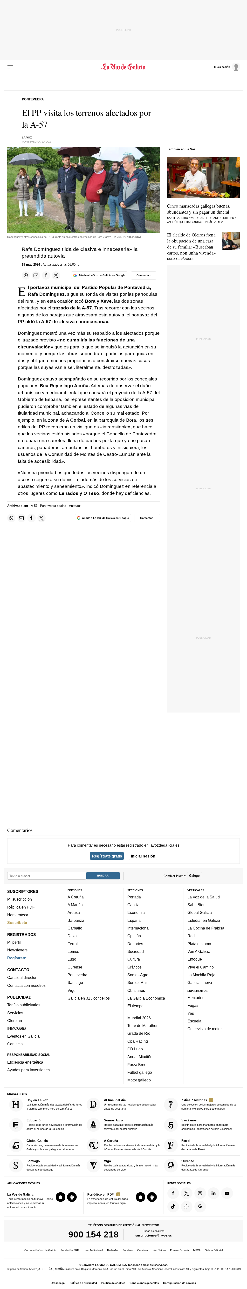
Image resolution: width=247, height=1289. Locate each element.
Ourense (75, 967)
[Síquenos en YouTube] (227, 1193)
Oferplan (14, 1020)
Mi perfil (14, 942)
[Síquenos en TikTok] (173, 1206)
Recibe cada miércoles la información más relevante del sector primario (128, 1125)
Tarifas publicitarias (23, 1005)
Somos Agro (137, 975)
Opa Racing (137, 1041)
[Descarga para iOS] (60, 1197)
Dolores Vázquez (180, 258)
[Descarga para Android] (72, 1197)
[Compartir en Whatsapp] (26, 275)
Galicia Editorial (214, 1250)
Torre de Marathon (142, 1025)
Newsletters (17, 950)
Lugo (72, 959)
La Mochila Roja (201, 975)
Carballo (75, 928)
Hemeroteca (17, 915)
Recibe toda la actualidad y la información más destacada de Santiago (54, 1165)
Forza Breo (136, 1064)
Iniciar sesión (143, 856)
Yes (190, 1013)
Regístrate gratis (107, 856)
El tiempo (135, 1006)
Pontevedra (77, 975)
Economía (136, 912)
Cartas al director (21, 977)
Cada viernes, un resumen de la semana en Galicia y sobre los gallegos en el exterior (52, 1145)
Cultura (133, 959)
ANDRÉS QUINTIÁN (179, 222)
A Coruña (76, 897)
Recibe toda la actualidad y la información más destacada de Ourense (208, 1165)
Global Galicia (199, 912)
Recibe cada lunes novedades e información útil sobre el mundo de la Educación (54, 1125)
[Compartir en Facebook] (46, 275)
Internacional (138, 928)
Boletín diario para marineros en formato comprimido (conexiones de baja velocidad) (206, 1125)
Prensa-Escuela (179, 1250)
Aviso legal (58, 1283)
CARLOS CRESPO (223, 217)
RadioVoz (112, 1250)
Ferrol (73, 944)
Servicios (15, 1013)
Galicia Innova (199, 982)
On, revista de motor (204, 1029)
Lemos (73, 951)
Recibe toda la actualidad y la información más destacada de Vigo (131, 1165)
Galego (194, 876)
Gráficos (134, 967)
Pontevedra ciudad (53, 506)
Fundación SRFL (70, 1250)
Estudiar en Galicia (203, 920)
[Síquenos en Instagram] (200, 1193)
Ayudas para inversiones (28, 1070)
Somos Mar (137, 982)
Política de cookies (113, 1283)
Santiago (75, 982)
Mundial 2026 (139, 1018)
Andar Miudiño (139, 1056)
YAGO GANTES (199, 217)
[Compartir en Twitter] (56, 275)
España (134, 920)
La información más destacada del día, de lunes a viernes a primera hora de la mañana (54, 1104)
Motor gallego (139, 1080)
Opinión (134, 936)
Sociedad (135, 951)
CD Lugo (135, 1049)
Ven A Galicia (198, 951)
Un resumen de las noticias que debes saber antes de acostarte (130, 1104)
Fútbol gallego (139, 1072)
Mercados (195, 997)
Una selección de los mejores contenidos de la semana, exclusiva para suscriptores (208, 1104)
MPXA (196, 1250)
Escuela (194, 1021)
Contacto (15, 1044)
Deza (72, 936)
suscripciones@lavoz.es (153, 1235)
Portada (134, 897)
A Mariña (75, 905)
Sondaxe (128, 1250)
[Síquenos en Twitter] (186, 1193)
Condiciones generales (144, 1283)
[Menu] (10, 67)
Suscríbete (17, 922)
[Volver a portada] (123, 67)
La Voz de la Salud (203, 897)
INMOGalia (16, 1028)
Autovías (75, 506)
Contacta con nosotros (26, 985)
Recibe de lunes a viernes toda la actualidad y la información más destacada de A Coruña (132, 1145)
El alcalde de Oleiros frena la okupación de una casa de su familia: (191, 244)
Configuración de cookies (179, 1283)
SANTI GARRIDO (177, 217)
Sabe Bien (196, 905)
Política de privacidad (83, 1283)
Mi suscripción (19, 899)
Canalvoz (142, 1250)
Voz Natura (159, 1250)
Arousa (74, 912)
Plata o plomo (199, 944)
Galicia (133, 905)
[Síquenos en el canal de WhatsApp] (186, 1206)
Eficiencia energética (25, 1062)
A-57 (34, 506)
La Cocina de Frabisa (205, 928)
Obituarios (136, 990)
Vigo (71, 990)
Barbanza (76, 920)
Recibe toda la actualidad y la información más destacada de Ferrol (208, 1145)
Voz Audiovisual (94, 1250)
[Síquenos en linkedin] (213, 1193)
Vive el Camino (200, 967)
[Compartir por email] (36, 275)
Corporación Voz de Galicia (40, 1250)
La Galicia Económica (146, 998)
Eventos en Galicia (23, 1036)
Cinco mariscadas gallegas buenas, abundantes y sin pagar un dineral (198, 209)
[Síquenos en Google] (200, 1206)
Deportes (135, 944)
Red (191, 936)
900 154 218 (93, 1235)
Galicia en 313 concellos (89, 998)
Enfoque (194, 959)
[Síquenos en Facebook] (173, 1193)
